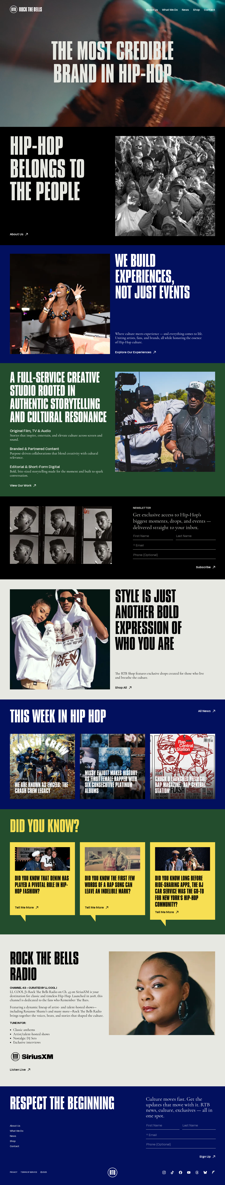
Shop (196, 10)
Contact (209, 10)
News (185, 10)
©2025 (43, 1172)
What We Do (170, 10)
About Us (152, 10)
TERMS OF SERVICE (29, 1172)
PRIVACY (13, 1172)
